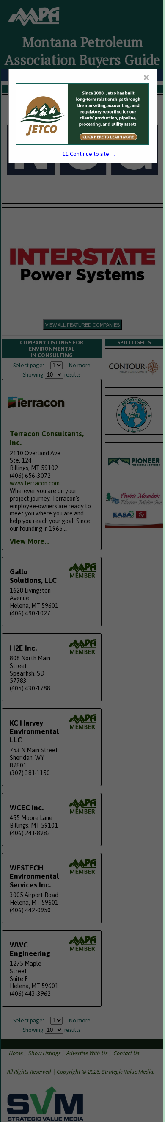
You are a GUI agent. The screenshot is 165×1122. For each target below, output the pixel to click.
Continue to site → (89, 154)
